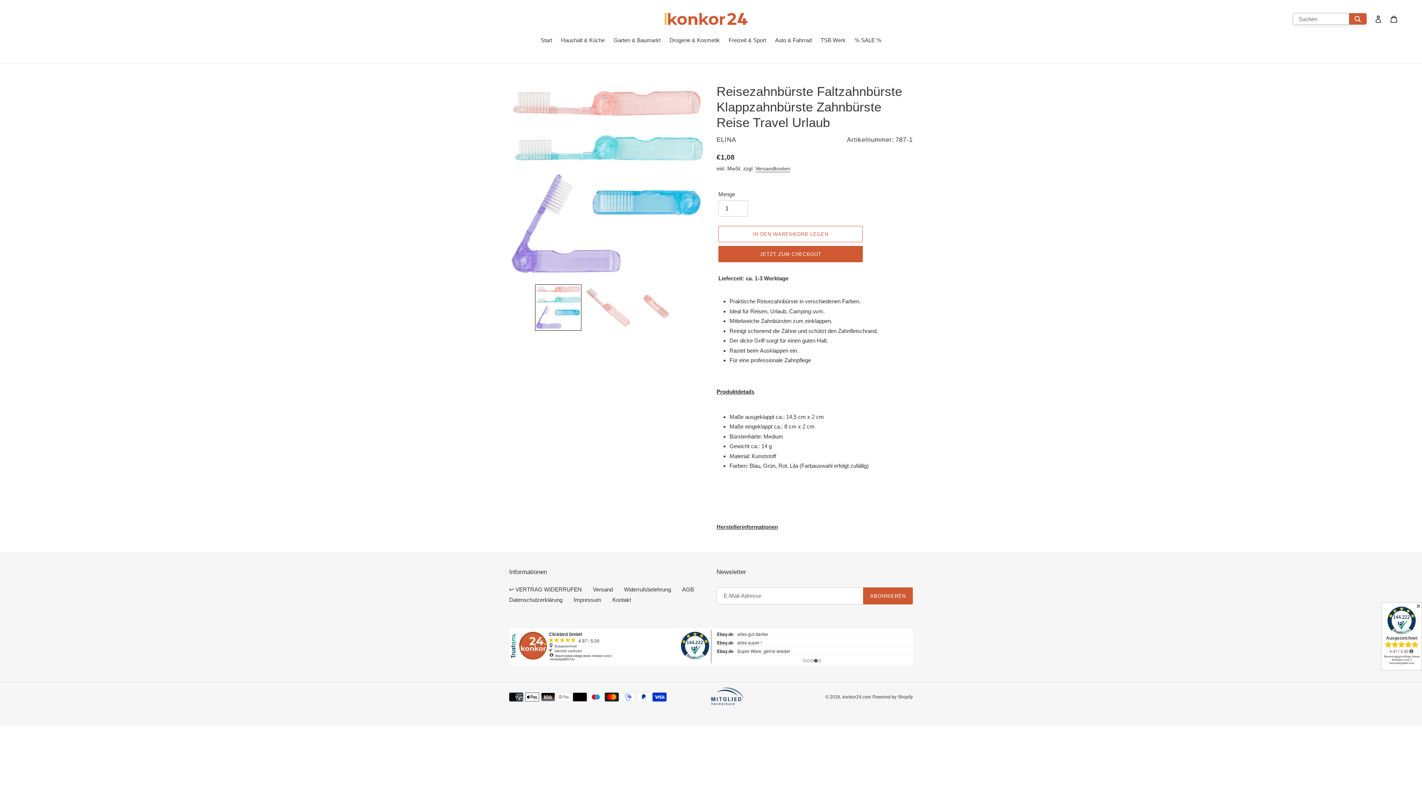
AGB (688, 589)
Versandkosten (772, 168)
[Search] (1357, 18)
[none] (558, 307)
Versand (603, 589)
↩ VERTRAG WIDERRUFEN (545, 589)
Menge (726, 194)
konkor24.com (856, 697)
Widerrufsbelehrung (647, 589)
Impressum (587, 600)
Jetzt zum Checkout (791, 254)
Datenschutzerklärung (536, 600)
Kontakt (621, 600)
